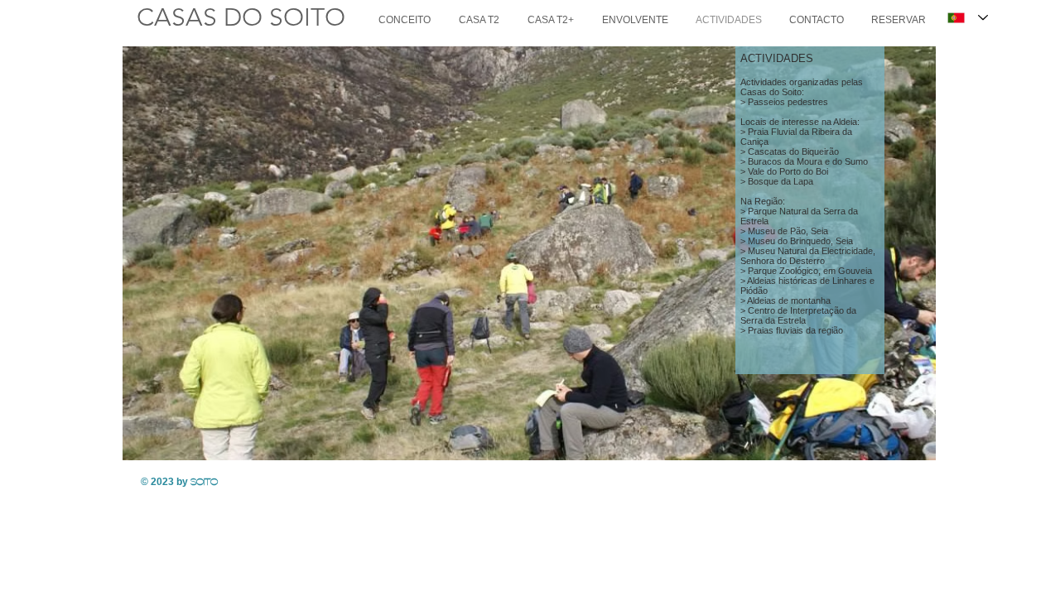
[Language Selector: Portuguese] (968, 18)
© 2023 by (179, 482)
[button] (529, 253)
